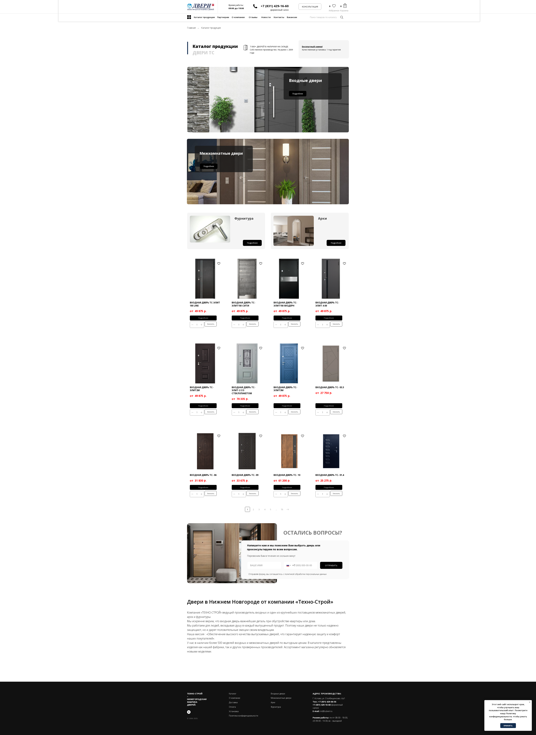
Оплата (232, 707)
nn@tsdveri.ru (326, 711)
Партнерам (223, 17)
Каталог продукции (204, 17)
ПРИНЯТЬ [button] (508, 725)
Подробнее (297, 93)
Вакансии (292, 17)
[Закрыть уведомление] (529, 702)
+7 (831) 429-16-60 (275, 6)
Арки (273, 702)
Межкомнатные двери (281, 698)
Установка (234, 711)
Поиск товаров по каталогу (323, 17)
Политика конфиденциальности (243, 715)
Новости (266, 17)
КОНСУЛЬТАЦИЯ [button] (310, 6)
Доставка (233, 702)
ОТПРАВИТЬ (331, 565)
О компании (238, 17)
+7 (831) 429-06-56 (327, 701)
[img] (189, 17)
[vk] (189, 712)
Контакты (279, 17)
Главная (191, 28)
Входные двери (278, 693)
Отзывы (253, 17)
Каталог (232, 693)
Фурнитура (276, 707)
